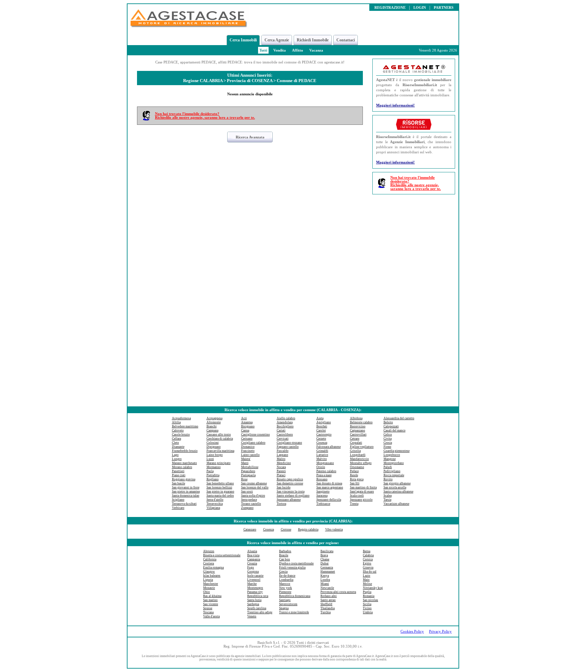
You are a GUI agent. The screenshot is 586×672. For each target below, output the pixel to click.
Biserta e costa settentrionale (221, 555)
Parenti (281, 471)
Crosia (388, 442)
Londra (325, 579)
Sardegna (253, 604)
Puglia (367, 592)
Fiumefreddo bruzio (185, 451)
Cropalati (356, 442)
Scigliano (178, 499)
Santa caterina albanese (398, 491)
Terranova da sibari (184, 503)
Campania (253, 559)
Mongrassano (325, 463)
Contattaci (345, 40)
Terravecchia (215, 503)
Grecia (283, 571)
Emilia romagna (213, 567)
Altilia (176, 422)
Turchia (325, 612)
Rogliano (213, 479)
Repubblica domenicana (294, 596)
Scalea (388, 495)
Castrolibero (285, 434)
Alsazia (252, 551)
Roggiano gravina (183, 479)
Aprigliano (323, 422)
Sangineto (323, 491)
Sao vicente (210, 604)
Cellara (176, 438)
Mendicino (284, 463)
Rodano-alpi (328, 596)
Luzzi (210, 459)
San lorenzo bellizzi (219, 487)
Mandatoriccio (359, 459)
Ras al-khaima (212, 596)
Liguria (208, 579)
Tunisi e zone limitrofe (294, 612)
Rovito (388, 479)
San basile (178, 483)
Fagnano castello (288, 446)
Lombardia (286, 579)
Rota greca (357, 479)
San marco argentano (329, 487)
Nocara (281, 467)
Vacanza (316, 50)
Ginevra (368, 567)
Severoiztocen (288, 604)
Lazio (366, 575)
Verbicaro (178, 508)
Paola (210, 471)
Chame (324, 559)
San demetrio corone (290, 483)
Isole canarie (255, 575)
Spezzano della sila (328, 499)
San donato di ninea (329, 483)
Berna (366, 551)
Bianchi (212, 426)
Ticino (367, 608)
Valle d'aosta (211, 616)
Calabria (368, 555)
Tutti (263, 50)
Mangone (390, 459)
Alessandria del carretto (399, 418)
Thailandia (327, 608)
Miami (324, 583)
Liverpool (253, 579)
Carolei (321, 430)
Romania (368, 596)
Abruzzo (208, 551)
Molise (367, 583)
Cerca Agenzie (277, 40)
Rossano (322, 479)
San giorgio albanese (397, 483)
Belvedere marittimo (185, 426)
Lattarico (322, 455)
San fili (354, 483)
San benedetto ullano (220, 483)
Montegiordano (394, 463)
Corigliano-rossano (289, 442)
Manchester (210, 583)
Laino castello (250, 455)
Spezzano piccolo (361, 499)
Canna (245, 430)
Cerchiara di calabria (220, 438)
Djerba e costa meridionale (296, 563)
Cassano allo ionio (219, 434)
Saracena (322, 495)
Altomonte (214, 422)
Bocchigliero (285, 426)
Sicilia (367, 604)
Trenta (354, 503)
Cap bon (284, 559)
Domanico (248, 446)
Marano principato (219, 463)
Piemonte (285, 592)
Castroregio (324, 434)
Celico (388, 434)
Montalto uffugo (361, 463)
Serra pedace (249, 499)
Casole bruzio (181, 434)
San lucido (284, 487)
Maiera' (246, 459)
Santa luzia (254, 600)
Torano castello (251, 503)
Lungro (177, 459)
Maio (366, 579)
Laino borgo (215, 455)
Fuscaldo (283, 451)
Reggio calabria (308, 529)
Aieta (320, 418)
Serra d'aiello (215, 499)
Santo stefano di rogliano (293, 495)
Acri (244, 418)
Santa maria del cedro (220, 495)
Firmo (387, 446)
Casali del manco (395, 430)
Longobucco (392, 455)
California (209, 559)
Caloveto (178, 430)
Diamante (178, 446)
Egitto (367, 563)
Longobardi (358, 455)
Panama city (255, 592)
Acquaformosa (181, 418)
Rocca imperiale (394, 475)
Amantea (247, 422)
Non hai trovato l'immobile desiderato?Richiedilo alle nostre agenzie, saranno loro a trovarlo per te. (205, 115)
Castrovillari (358, 434)
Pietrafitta (213, 475)
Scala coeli (357, 495)
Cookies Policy (412, 631)
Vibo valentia (334, 529)
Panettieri (178, 471)
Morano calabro (182, 467)
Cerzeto (321, 438)
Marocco (284, 583)
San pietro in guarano (220, 491)
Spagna (284, 608)
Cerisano (247, 438)
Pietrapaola (248, 475)
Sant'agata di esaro (362, 491)
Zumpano (247, 508)
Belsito (388, 422)
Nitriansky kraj (373, 588)
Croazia (252, 563)
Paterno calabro (326, 471)
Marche (252, 583)
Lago (175, 455)
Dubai (324, 563)
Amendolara (285, 422)
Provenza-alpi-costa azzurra (338, 592)
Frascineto (248, 451)
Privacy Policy (440, 631)
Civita (388, 438)
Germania (326, 567)
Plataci (281, 475)
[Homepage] (188, 27)
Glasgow (209, 571)
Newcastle (327, 588)
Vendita (279, 50)
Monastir (209, 588)
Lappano (282, 455)
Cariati (281, 430)
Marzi (245, 463)
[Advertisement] (414, 301)
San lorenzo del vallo (255, 487)
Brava (324, 555)
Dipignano (214, 446)
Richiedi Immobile (313, 40)
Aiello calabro (286, 418)
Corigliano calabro (253, 442)
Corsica (368, 559)
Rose (244, 479)
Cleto (175, 442)
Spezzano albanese (289, 499)
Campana (212, 430)
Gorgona (253, 571)
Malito (281, 459)
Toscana (208, 612)
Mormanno (214, 467)
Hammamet (327, 571)
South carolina (256, 608)
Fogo (250, 567)
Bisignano (248, 426)
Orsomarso (357, 467)
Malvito (321, 459)
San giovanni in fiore (185, 487)
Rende (354, 475)
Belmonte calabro (361, 422)
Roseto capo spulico (290, 479)
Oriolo (320, 467)
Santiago (285, 600)
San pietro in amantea (186, 491)
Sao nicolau (370, 600)
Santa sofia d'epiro (253, 495)
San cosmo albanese (254, 483)
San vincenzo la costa (291, 491)
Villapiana (213, 508)
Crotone (286, 529)
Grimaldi (322, 451)
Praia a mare (324, 475)
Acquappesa (214, 418)
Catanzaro (249, 529)
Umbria (368, 612)
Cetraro (354, 438)
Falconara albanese (328, 446)
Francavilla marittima (220, 451)
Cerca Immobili (243, 40)
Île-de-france (287, 575)
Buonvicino (358, 426)
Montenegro (255, 588)
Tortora (281, 503)
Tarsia (387, 499)
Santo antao (328, 600)
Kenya (324, 575)
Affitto (297, 50)
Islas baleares (211, 575)
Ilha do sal (369, 571)
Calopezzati (391, 426)
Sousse (207, 608)
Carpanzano (357, 430)
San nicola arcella (395, 487)
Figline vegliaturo (362, 446)
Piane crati (178, 475)
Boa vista (253, 555)
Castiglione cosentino (255, 434)
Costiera (208, 563)
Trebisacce (323, 503)
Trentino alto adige (259, 612)
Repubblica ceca (257, 596)
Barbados (285, 551)
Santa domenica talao (185, 495)
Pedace (354, 471)
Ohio (206, 592)
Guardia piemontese (397, 451)
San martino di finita (363, 487)
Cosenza (321, 442)
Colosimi (213, 442)
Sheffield (326, 604)
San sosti (247, 491)
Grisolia (355, 451)
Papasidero (248, 471)
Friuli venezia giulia (292, 567)
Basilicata (326, 551)
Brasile (283, 555)
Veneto (251, 616)
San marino (210, 600)
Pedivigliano (392, 471)
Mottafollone (249, 467)
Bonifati (321, 426)
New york (285, 588)
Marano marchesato (184, 463)
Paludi (388, 467)
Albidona (356, 418)
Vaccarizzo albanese (396, 503)
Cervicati (283, 438)
